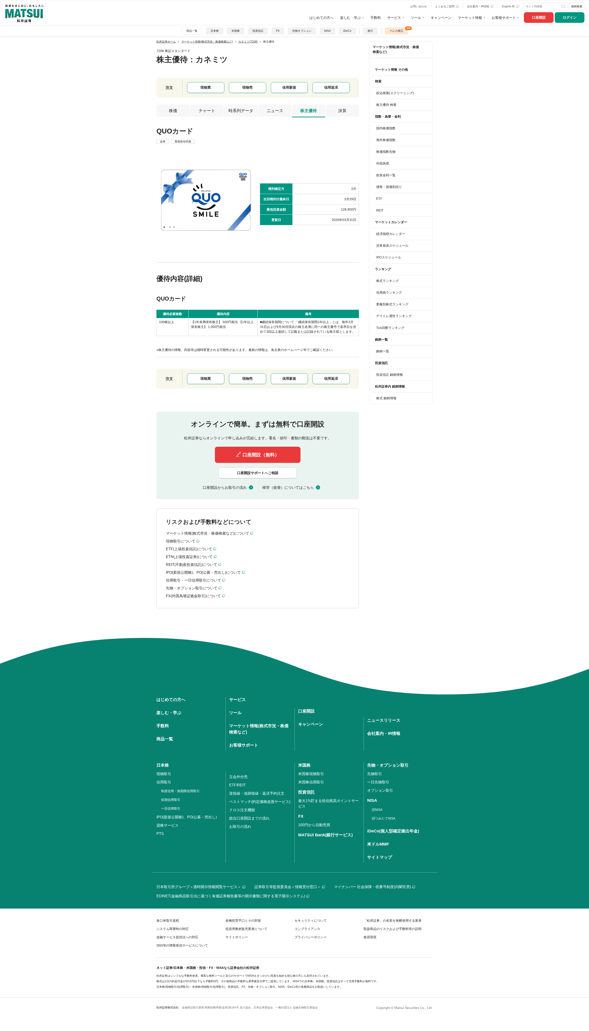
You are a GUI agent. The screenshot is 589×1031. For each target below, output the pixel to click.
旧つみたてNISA (383, 818)
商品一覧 (191, 30)
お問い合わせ (418, 6)
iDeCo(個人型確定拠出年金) (393, 831)
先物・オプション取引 (388, 765)
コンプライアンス (307, 929)
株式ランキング (387, 281)
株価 (173, 110)
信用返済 (331, 87)
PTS (160, 834)
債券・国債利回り (389, 187)
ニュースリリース (383, 720)
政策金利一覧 (386, 175)
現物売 (247, 87)
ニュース (275, 110)
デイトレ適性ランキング (394, 316)
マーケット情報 (470, 18)
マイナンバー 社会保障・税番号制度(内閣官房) (372, 887)
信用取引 (163, 782)
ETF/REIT (237, 785)
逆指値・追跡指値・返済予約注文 (256, 793)
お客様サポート (504, 18)
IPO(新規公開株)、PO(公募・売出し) (186, 817)
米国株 (235, 30)
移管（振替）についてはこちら (288, 487)
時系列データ (240, 110)
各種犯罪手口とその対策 (243, 920)
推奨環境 (370, 937)
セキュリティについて (310, 920)
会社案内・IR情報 (478, 6)
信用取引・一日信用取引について (193, 580)
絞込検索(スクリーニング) (395, 93)
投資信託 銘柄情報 (389, 374)
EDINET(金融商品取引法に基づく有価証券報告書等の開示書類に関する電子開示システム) (230, 896)
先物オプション (302, 30)
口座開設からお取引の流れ (225, 487)
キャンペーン (441, 18)
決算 (342, 110)
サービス (394, 18)
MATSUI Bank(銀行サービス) (325, 835)
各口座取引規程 (167, 920)
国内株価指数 (386, 128)
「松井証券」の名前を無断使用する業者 (393, 920)
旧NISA (377, 809)
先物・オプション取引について (191, 588)
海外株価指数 (386, 140)
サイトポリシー (236, 937)
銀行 (370, 30)
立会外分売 (238, 777)
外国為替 (382, 163)
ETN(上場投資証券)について (189, 557)
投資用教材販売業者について (246, 929)
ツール (416, 18)
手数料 (375, 18)
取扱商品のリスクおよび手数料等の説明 (393, 929)
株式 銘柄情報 (386, 398)
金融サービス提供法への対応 (177, 937)
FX (278, 30)
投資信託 (257, 30)
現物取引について (180, 541)
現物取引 (163, 774)
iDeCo (347, 30)
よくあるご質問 (445, 6)
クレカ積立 (396, 30)
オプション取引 (380, 790)
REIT (380, 210)
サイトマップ (379, 857)
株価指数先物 (386, 151)
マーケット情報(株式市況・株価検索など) (396, 49)
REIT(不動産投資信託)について (191, 565)
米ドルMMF (378, 844)
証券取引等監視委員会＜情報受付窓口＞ (287, 887)
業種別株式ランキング (392, 304)
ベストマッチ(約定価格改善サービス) (259, 802)
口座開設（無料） (261, 454)
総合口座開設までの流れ (249, 818)
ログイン (570, 17)
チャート (207, 110)
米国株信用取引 (311, 782)
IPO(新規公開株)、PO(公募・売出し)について (203, 572)
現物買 (205, 87)
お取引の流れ (240, 826)
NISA (327, 30)
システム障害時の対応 (172, 929)
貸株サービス (167, 825)
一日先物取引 (378, 782)
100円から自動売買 (314, 825)
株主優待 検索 (386, 105)
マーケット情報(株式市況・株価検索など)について (207, 533)
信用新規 (289, 87)
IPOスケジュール (388, 257)
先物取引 (374, 774)
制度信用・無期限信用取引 (180, 791)
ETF (379, 198)
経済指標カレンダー (390, 234)
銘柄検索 (576, 6)
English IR (508, 6)
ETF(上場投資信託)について (189, 549)
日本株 (215, 30)
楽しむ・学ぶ (350, 18)
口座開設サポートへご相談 (257, 473)
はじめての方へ (321, 18)
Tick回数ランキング (390, 328)
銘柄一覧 (382, 351)
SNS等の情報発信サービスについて (182, 945)
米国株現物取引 (311, 774)
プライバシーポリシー (310, 937)
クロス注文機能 (242, 810)
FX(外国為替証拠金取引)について (193, 596)
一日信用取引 (170, 808)
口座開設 (539, 17)
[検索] (564, 6)
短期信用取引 (170, 800)
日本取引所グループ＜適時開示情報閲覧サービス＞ (198, 887)
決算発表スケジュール (392, 245)
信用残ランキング (389, 292)
